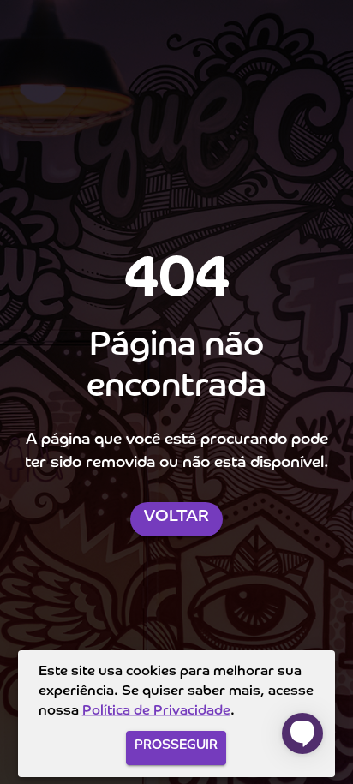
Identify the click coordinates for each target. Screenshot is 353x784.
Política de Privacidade (156, 711)
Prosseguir (176, 745)
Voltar (176, 516)
